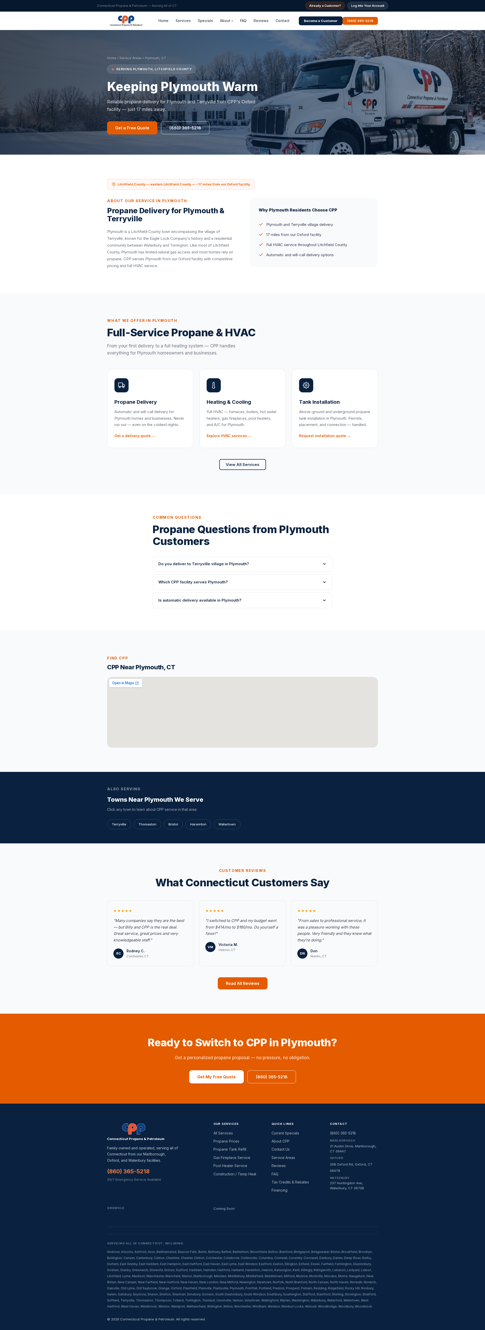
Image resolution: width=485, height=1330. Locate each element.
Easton (278, 1264)
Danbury (325, 1258)
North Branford (296, 1282)
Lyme (127, 1276)
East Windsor (247, 1264)
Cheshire (172, 1258)
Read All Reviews (242, 983)
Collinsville (249, 1258)
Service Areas (130, 58)
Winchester (242, 1306)
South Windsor (254, 1294)
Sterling (337, 1294)
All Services (223, 1133)
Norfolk (278, 1282)
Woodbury (345, 1306)
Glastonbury (362, 1264)
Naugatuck (357, 1276)
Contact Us (281, 1149)
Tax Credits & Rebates (290, 1182)
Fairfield (327, 1264)
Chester (186, 1258)
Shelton (165, 1294)
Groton (169, 1270)
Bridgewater (320, 1252)
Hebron (267, 1270)
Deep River (352, 1258)
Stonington (353, 1294)
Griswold (156, 1270)
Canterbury (144, 1258)
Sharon (153, 1294)
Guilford (182, 1270)
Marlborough (202, 1276)
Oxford (176, 1288)
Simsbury (194, 1294)
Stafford (309, 1294)
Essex (315, 1264)
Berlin (202, 1252)
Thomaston (147, 824)
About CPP (280, 1141)
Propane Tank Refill (229, 1149)
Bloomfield (258, 1252)
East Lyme (229, 1264)
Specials (205, 20)
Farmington (343, 1264)
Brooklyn (365, 1252)
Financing (279, 1190)
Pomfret (251, 1288)
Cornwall (280, 1258)
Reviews (261, 20)
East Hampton (170, 1264)
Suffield (113, 1300)
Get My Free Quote (216, 1076)
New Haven (189, 1282)
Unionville (223, 1300)
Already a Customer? (325, 6)
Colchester (214, 1258)
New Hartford (169, 1282)
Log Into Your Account (367, 6)
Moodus (330, 1276)
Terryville (119, 824)
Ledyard (353, 1270)
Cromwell (311, 1258)
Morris (343, 1276)
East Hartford (192, 1264)
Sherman (178, 1294)
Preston (278, 1288)
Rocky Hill (352, 1288)
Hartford (223, 1270)
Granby (125, 1270)
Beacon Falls (187, 1252)
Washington (300, 1300)
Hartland (237, 1270)
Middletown (273, 1276)
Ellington (291, 1264)
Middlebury (236, 1276)
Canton (159, 1258)
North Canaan (319, 1282)
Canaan (129, 1258)
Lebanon (339, 1270)
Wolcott (311, 1306)
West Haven (130, 1306)
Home (163, 20)
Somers (208, 1294)
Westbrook (148, 1306)
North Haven (339, 1282)
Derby (366, 1258)
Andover (113, 1252)
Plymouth (237, 1288)
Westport (178, 1306)
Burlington (114, 1258)
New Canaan (127, 1282)
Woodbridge (327, 1306)
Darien (338, 1258)
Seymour (139, 1294)
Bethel (226, 1252)
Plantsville (220, 1288)
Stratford (369, 1294)
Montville (316, 1276)
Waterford (334, 1300)
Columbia (266, 1258)
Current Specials (285, 1133)
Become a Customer (320, 21)
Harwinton (198, 824)
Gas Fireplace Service (231, 1157)
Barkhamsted (166, 1252)
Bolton (273, 1252)
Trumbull (208, 1300)
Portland (265, 1288)
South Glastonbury (228, 1294)
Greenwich (140, 1270)
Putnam (306, 1288)
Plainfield (190, 1288)
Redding (320, 1288)
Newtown (264, 1282)
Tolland (178, 1300)
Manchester (155, 1276)
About (226, 20)
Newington (247, 1282)
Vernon (238, 1300)
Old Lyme (128, 1288)
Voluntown (252, 1300)
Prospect (293, 1288)
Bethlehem (241, 1252)
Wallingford (269, 1300)
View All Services (242, 464)
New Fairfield (148, 1282)
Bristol (173, 824)
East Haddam (149, 1264)
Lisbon (366, 1270)
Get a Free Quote (132, 127)
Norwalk (356, 1282)
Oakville (113, 1288)
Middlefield (254, 1276)
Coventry (295, 1258)
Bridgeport (302, 1252)
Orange (163, 1288)
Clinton (199, 1258)
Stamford (323, 1294)
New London (208, 1282)
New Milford (229, 1282)
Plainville (205, 1288)
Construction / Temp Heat (234, 1174)
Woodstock (363, 1306)
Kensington (282, 1270)
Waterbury (318, 1300)
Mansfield (172, 1276)
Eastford (265, 1264)
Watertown (227, 824)
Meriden (220, 1276)
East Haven (211, 1264)
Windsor (274, 1306)
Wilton (228, 1306)
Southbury (274, 1294)
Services (183, 20)
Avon (151, 1252)
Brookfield (349, 1252)
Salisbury (124, 1294)
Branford (285, 1252)
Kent (296, 1270)
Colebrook (231, 1258)
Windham (259, 1306)
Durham (112, 1264)
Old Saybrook (146, 1288)
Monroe (302, 1276)
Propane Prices (226, 1141)
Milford (289, 1276)
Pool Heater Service (230, 1165)
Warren (285, 1300)
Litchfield (114, 1276)
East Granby (128, 1264)
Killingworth (322, 1270)
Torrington (193, 1300)
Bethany (214, 1252)
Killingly (306, 1270)
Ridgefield (336, 1288)
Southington (292, 1294)
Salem (111, 1294)
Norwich (370, 1282)
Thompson (163, 1300)
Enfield (304, 1264)
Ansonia (127, 1252)
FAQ (243, 20)
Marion (187, 1276)
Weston (164, 1306)
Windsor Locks (292, 1306)
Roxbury (367, 1288)
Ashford (140, 1252)
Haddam (195, 1270)
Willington (214, 1306)
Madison (138, 1276)
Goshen (113, 1270)
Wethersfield (196, 1306)
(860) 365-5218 (360, 21)
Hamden (209, 1270)
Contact (282, 20)
